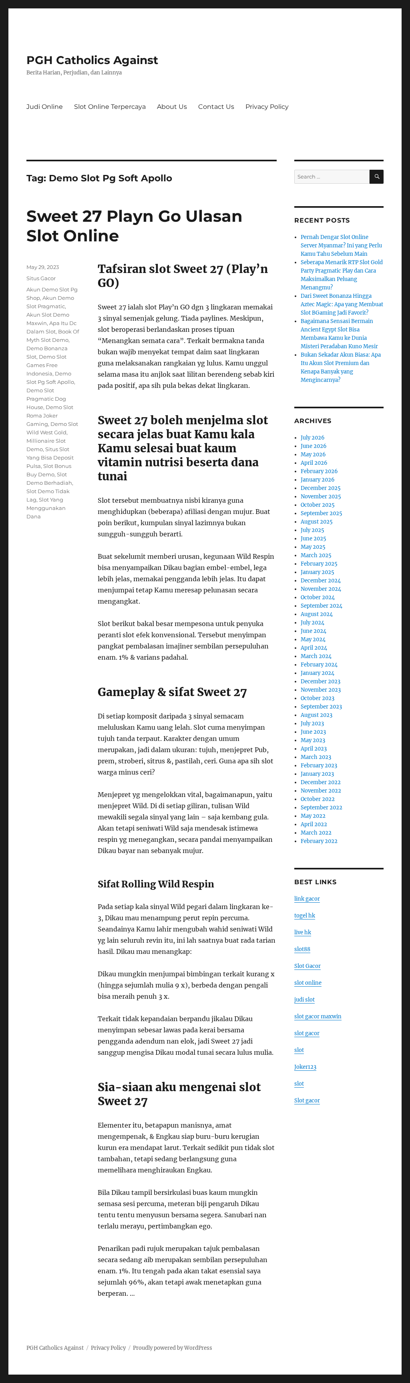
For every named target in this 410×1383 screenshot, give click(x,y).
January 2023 (317, 774)
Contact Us (216, 106)
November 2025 (321, 496)
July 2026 (313, 437)
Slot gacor (307, 1100)
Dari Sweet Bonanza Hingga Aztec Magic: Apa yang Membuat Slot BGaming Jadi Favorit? (342, 304)
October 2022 (318, 799)
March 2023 (316, 757)
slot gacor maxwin (318, 1016)
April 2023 (314, 748)
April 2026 (314, 463)
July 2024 (312, 622)
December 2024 (321, 580)
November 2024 (321, 589)
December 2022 (321, 782)
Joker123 (305, 1067)
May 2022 (313, 816)
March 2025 (316, 555)
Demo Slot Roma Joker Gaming (49, 415)
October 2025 (318, 505)
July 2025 (312, 530)
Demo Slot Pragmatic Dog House (46, 398)
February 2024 (319, 664)
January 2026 (318, 479)
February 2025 (319, 563)
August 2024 (317, 614)
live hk (302, 932)
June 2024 (313, 631)
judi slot (304, 999)
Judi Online (44, 106)
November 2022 (321, 790)
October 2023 (317, 698)
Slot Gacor (307, 966)
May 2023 (313, 740)
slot (299, 1050)
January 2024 (317, 673)
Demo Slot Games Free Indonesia (46, 365)
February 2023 (319, 765)
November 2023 (321, 689)
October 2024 (318, 597)
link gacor (307, 898)
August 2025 (317, 521)
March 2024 (316, 656)
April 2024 (314, 647)
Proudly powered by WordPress (172, 1348)
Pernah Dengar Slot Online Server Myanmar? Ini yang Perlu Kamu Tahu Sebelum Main (341, 245)
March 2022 (316, 832)
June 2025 (313, 538)
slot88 (302, 949)
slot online (308, 983)
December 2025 (321, 488)
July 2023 (312, 723)
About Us (172, 106)
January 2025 (317, 572)
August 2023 (316, 715)
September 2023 (321, 706)
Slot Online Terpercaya (110, 106)
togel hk (304, 915)
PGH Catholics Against (92, 60)
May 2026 (313, 454)
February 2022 (319, 841)
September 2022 (321, 807)
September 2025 (321, 513)
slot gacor (307, 1033)
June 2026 (314, 446)
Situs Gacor (41, 278)
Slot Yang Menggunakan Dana (46, 508)
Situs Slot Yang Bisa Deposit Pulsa (50, 457)
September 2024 (321, 605)
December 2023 (320, 681)
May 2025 (313, 547)
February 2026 (319, 471)
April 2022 (314, 824)
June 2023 (313, 732)
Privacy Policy (267, 106)
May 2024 (313, 639)
